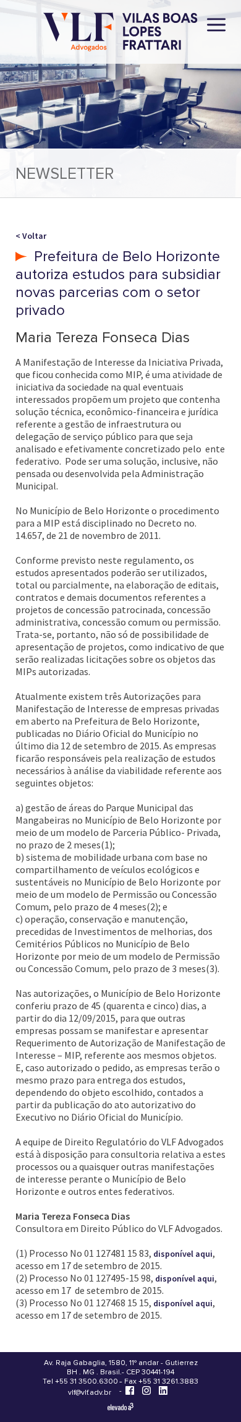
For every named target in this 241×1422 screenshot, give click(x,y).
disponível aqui (183, 1253)
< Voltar (30, 235)
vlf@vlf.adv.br (89, 1392)
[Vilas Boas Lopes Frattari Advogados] (120, 33)
